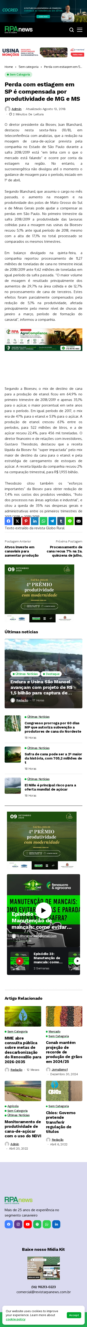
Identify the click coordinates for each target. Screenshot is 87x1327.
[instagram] (18, 1224)
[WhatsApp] (47, 1224)
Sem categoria (29, 67)
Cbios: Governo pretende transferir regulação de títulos (61, 1122)
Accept (74, 1315)
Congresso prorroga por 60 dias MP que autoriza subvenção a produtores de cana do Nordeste (53, 727)
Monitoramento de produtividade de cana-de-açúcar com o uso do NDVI (23, 1128)
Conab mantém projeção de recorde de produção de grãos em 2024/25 (64, 1052)
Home (9, 67)
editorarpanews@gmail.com (37, 936)
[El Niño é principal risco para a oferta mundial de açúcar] (13, 786)
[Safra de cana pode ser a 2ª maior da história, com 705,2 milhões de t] (13, 755)
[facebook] (9, 1224)
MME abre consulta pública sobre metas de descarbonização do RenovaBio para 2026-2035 (23, 1050)
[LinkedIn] (56, 1224)
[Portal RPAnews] (18, 29)
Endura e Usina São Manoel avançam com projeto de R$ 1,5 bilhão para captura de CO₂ (41, 687)
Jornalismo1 (60, 1069)
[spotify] (37, 1224)
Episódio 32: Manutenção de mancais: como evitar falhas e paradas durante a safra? (39, 920)
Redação (22, 700)
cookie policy (16, 1319)
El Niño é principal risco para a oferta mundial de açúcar (50, 787)
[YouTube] (28, 1224)
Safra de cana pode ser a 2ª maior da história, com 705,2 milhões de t (53, 758)
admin (17, 109)
